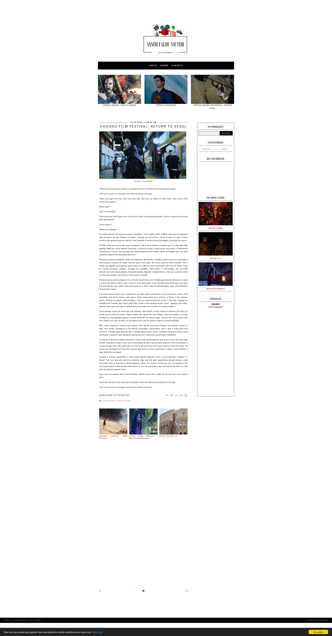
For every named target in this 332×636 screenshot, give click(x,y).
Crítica (120, 400)
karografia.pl (323, 620)
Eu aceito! (318, 632)
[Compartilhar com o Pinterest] (186, 396)
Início (153, 65)
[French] (214, 304)
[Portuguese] (217, 304)
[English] (212, 304)
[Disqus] (143, 474)
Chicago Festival (109, 400)
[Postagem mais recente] (100, 591)
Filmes (128, 400)
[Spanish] (219, 304)
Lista (224, 149)
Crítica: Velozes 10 (168, 436)
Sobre (164, 65)
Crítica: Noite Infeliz (215, 289)
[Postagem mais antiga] (187, 591)
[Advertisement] (166, 10)
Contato (177, 65)
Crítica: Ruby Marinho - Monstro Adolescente (143, 437)
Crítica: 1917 (215, 258)
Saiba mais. (97, 632)
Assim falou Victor (25, 620)
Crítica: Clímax (216, 228)
